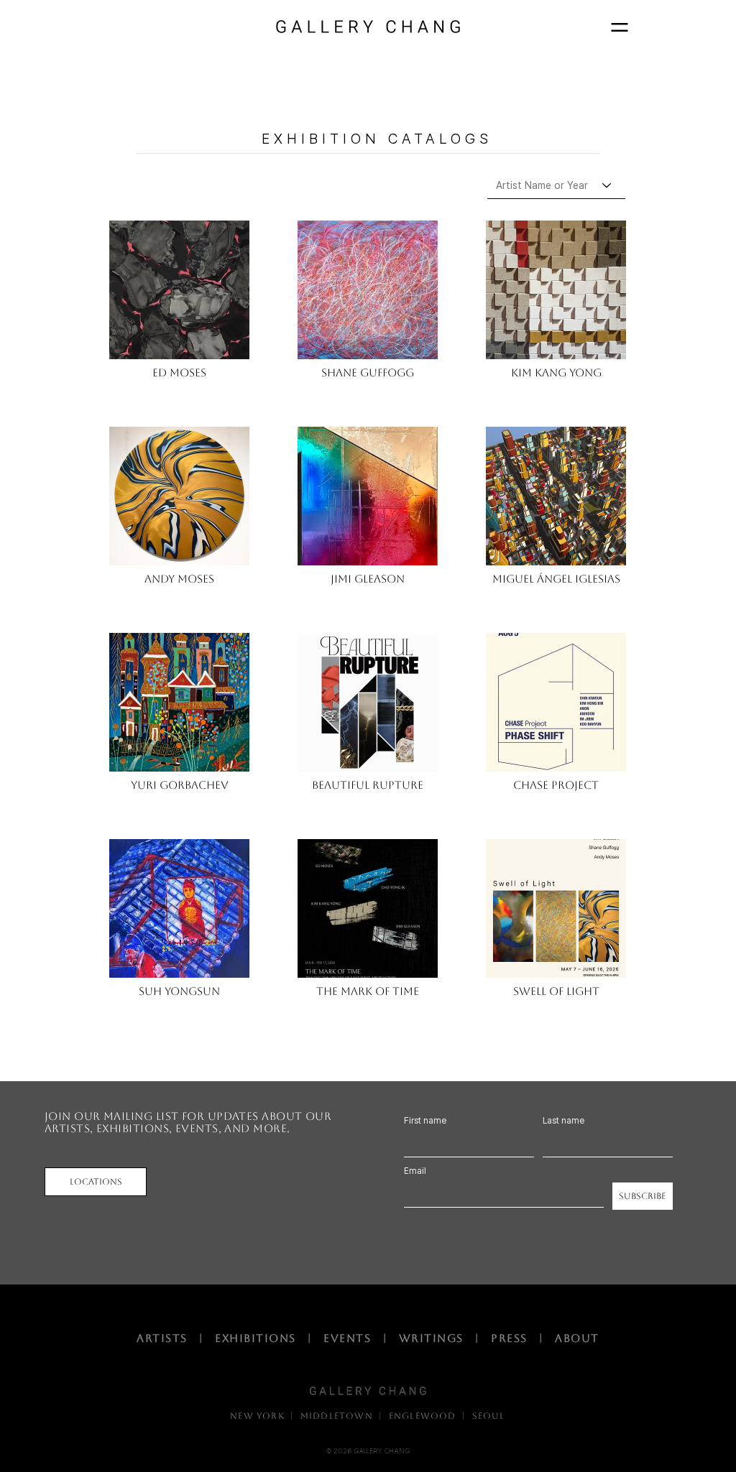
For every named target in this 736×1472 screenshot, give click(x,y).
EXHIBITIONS (259, 1338)
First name (425, 1121)
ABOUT (577, 1338)
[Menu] (619, 27)
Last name (563, 1121)
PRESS (509, 1338)
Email (415, 1171)
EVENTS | (361, 1338)
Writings (435, 1338)
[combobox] (556, 185)
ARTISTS (166, 1338)
